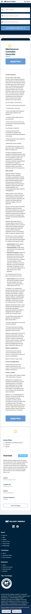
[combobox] (15, 9)
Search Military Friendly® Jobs (14, 28)
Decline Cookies (17, 611)
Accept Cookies (6, 611)
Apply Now (15, 61)
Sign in (28, 1)
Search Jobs (22, 455)
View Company (15, 506)
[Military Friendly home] (10, 1)
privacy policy (17, 609)
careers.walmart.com (8, 493)
